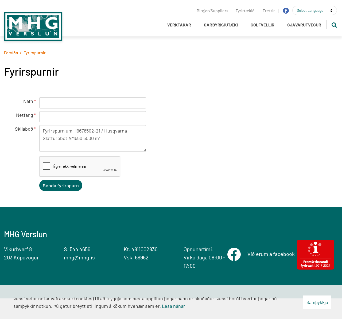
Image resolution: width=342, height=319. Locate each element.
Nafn (28, 101)
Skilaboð (24, 129)
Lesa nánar (173, 306)
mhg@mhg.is (79, 257)
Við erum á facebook (272, 254)
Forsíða (11, 52)
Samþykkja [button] (317, 302)
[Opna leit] (334, 24)
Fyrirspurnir (35, 52)
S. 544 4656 (77, 249)
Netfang (24, 115)
